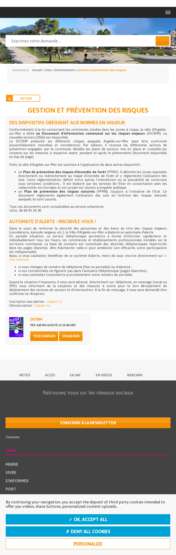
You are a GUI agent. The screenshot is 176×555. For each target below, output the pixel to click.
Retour (26, 98)
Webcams (135, 375)
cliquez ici (42, 305)
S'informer (17, 480)
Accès (50, 375)
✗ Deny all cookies (88, 531)
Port (11, 489)
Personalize (88, 544)
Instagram (96, 401)
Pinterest (115, 401)
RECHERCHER (162, 41)
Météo (24, 375)
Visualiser (71, 336)
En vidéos (104, 375)
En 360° (75, 375)
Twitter (67, 401)
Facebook (58, 401)
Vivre (11, 472)
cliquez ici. (55, 301)
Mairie (12, 464)
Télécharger (44, 336)
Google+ (106, 401)
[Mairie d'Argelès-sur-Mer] (15, 12)
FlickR (87, 401)
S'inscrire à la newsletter (88, 422)
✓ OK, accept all (88, 519)
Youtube (77, 401)
